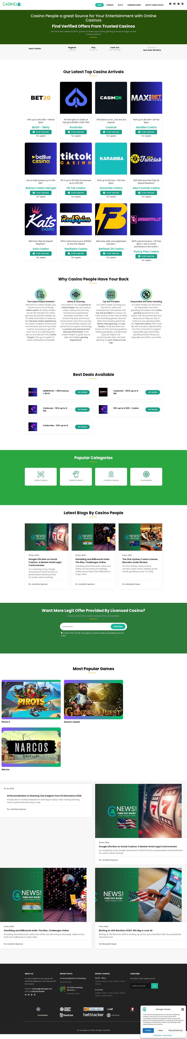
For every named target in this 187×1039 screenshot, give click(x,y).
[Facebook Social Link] (174, 4)
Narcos (5, 769)
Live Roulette (146, 480)
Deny (160, 1030)
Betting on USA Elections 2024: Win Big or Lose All (125, 930)
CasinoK (111, 127)
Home (99, 5)
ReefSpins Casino (75, 249)
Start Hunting (42, 132)
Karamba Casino (111, 188)
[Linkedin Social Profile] (35, 995)
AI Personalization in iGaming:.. (73, 978)
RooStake (76, 127)
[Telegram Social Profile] (29, 995)
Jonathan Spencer (40, 584)
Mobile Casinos (76, 480)
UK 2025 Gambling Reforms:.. (75, 988)
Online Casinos (40, 480)
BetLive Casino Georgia (41, 188)
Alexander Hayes (132, 584)
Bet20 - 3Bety (41, 127)
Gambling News (134, 5)
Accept (148, 1030)
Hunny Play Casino (146, 251)
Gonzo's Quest (72, 721)
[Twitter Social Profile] (32, 995)
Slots (120, 5)
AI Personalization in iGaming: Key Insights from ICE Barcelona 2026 (44, 795)
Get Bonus (82, 392)
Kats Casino (41, 249)
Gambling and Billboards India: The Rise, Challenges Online (92, 561)
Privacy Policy (167, 1035)
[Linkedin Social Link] (183, 4)
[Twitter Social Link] (179, 4)
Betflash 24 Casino (111, 249)
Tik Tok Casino (75, 188)
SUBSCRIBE (118, 626)
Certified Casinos (111, 480)
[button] (183, 1009)
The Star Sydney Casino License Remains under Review (140, 561)
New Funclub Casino (146, 188)
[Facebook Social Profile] (26, 995)
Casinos (109, 5)
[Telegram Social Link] (170, 4)
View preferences (175, 1030)
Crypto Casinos (113, 981)
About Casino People (154, 5)
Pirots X (6, 721)
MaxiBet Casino (146, 127)
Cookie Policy (157, 1035)
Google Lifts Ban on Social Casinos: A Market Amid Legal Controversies (45, 562)
